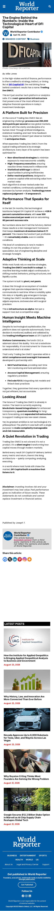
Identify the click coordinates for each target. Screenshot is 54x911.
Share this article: (12, 553)
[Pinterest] (19, 559)
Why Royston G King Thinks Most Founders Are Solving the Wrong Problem (26, 777)
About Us (9, 864)
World (29, 859)
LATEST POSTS (14, 623)
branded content (23, 539)
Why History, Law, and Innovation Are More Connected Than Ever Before (24, 698)
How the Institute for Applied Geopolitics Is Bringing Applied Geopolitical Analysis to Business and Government (26, 658)
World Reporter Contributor (25, 31)
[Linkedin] (15, 559)
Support (45, 864)
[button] (4, 6)
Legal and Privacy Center (27, 864)
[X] (10, 559)
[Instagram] (24, 559)
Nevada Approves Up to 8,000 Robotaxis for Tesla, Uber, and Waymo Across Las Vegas (26, 738)
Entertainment (28, 855)
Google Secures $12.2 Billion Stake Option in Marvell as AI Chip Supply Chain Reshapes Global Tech (27, 817)
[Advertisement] (27, 592)
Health (19, 859)
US (37, 859)
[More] (29, 559)
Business (34, 39)
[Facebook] (5, 559)
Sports (43, 855)
